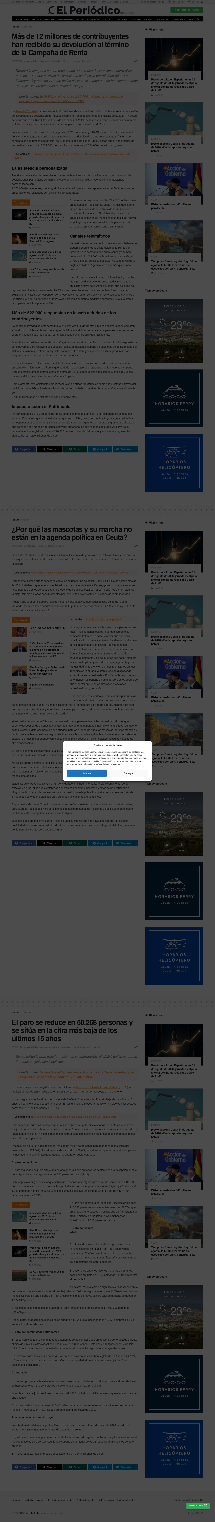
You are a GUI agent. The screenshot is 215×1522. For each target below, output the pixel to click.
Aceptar (86, 773)
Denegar (128, 773)
